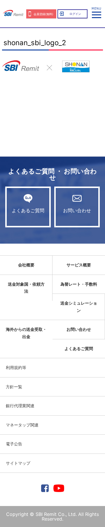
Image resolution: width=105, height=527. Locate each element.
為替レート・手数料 (78, 284)
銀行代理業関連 (20, 405)
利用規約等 (16, 367)
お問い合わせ (77, 210)
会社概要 (26, 264)
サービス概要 (78, 264)
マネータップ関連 (22, 424)
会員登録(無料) (43, 14)
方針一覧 (14, 386)
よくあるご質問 (28, 210)
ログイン (75, 13)
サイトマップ (18, 463)
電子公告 (14, 443)
